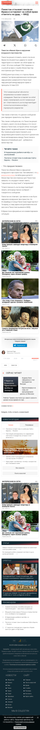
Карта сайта (29, 696)
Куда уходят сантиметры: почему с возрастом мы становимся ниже (21, 462)
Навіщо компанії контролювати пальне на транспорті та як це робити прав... (19, 548)
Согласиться (20, 727)
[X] (14, 45)
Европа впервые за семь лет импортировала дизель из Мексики (28, 391)
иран (5, 365)
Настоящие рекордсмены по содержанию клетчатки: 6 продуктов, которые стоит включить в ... (20, 435)
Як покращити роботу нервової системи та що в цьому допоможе (18, 553)
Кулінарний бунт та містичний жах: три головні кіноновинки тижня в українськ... (18, 577)
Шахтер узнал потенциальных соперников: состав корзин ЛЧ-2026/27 (20, 457)
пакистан (14, 365)
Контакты (28, 693)
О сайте (27, 688)
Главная (27, 680)
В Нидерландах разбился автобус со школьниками (18, 153)
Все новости (20, 468)
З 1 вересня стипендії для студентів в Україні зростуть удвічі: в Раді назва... (19, 628)
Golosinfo (6, 3)
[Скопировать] (36, 45)
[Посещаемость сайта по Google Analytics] (23, 640)
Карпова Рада (11, 351)
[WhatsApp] (25, 45)
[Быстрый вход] (32, 2)
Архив (27, 685)
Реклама (28, 691)
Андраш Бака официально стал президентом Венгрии (27, 381)
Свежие (10, 425)
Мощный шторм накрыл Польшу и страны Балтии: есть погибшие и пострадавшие (21, 613)
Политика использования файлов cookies (22, 664)
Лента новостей (20, 473)
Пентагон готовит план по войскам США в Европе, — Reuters (20, 159)
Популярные (29, 425)
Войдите (4, 412)
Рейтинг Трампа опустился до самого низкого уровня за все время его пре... (20, 399)
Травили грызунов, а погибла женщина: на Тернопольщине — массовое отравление (18, 608)
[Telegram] (4, 45)
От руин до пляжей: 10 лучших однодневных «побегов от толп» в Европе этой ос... (20, 594)
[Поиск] (29, 2)
